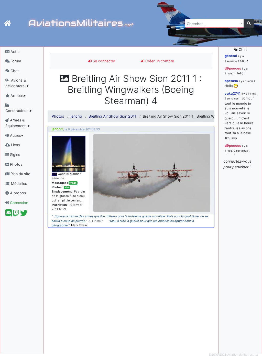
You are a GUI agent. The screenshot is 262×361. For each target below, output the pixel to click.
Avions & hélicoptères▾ (16, 83)
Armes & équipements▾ (17, 123)
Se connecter (103, 61)
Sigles (14, 154)
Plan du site (19, 174)
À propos (17, 193)
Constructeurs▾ (18, 110)
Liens (15, 145)
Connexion (18, 202)
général (231, 56)
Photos (16, 164)
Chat (14, 71)
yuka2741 (233, 93)
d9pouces (233, 68)
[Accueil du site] (7, 23)
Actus (14, 51)
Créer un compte (159, 61)
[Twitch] (16, 214)
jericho (76, 116)
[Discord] (8, 214)
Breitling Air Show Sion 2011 (112, 116)
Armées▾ (17, 95)
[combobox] (214, 23)
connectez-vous (237, 161)
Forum (15, 61)
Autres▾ (16, 135)
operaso (231, 81)
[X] (24, 214)
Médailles (18, 183)
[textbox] (213, 24)
